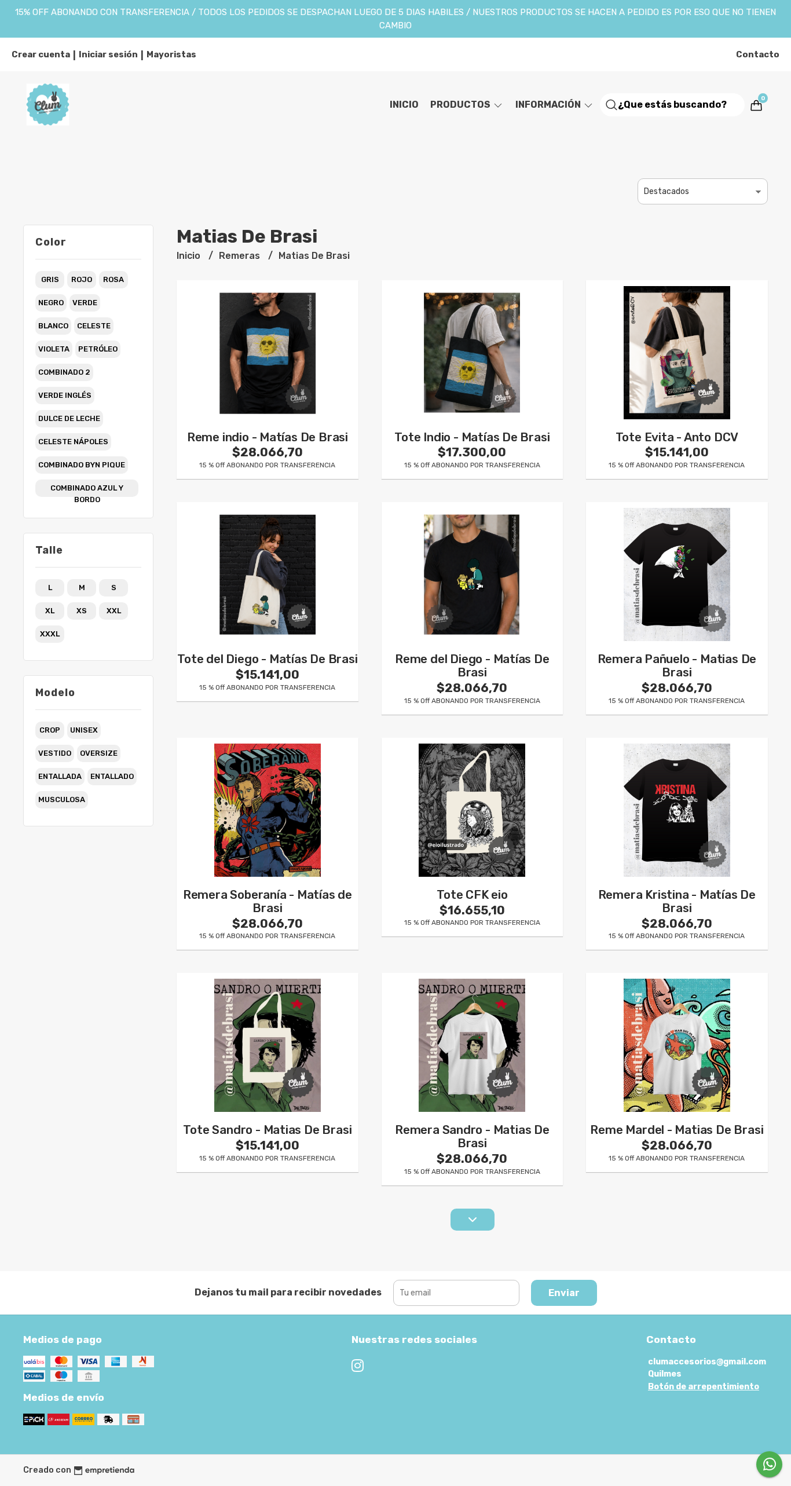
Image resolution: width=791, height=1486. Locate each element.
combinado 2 (64, 372)
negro (51, 302)
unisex (84, 730)
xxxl (50, 633)
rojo (81, 279)
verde (84, 302)
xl (49, 610)
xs (81, 610)
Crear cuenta (41, 54)
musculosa (61, 799)
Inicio (404, 104)
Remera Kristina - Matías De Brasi (677, 901)
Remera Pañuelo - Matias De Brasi (677, 665)
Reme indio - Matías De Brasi (267, 437)
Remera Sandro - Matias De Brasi (472, 1136)
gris (50, 279)
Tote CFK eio (472, 895)
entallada (60, 776)
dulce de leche (69, 418)
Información (549, 104)
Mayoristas (171, 54)
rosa (113, 279)
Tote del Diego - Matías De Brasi (267, 659)
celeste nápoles (73, 441)
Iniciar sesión (108, 54)
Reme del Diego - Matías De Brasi (472, 665)
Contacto (757, 54)
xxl (114, 610)
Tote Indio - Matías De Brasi (472, 437)
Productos (461, 104)
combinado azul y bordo (86, 490)
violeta (53, 349)
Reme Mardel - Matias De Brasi (676, 1130)
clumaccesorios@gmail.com (707, 1362)
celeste (94, 325)
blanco (53, 325)
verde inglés (64, 395)
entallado (112, 776)
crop (49, 730)
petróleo (98, 349)
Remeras (240, 255)
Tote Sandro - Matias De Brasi (267, 1130)
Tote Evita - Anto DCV (677, 437)
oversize (99, 753)
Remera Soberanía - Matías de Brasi (267, 901)
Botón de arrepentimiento (703, 1387)
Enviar (564, 1292)
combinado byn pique (81, 464)
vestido (54, 753)
